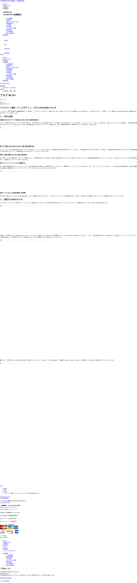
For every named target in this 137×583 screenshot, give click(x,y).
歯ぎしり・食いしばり (12, 21)
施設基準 (5, 548)
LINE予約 (8, 578)
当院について (7, 5)
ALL (1, 485)
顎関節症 (8, 20)
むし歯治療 (9, 18)
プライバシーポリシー (9, 550)
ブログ (5, 547)
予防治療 (8, 26)
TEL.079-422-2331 (5, 83)
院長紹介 (5, 7)
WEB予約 (2, 578)
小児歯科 (8, 25)
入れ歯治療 (9, 31)
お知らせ (5, 545)
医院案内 (5, 34)
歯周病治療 (9, 23)
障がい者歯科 (10, 33)
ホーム (5, 3)
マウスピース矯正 (11, 28)
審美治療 (8, 30)
